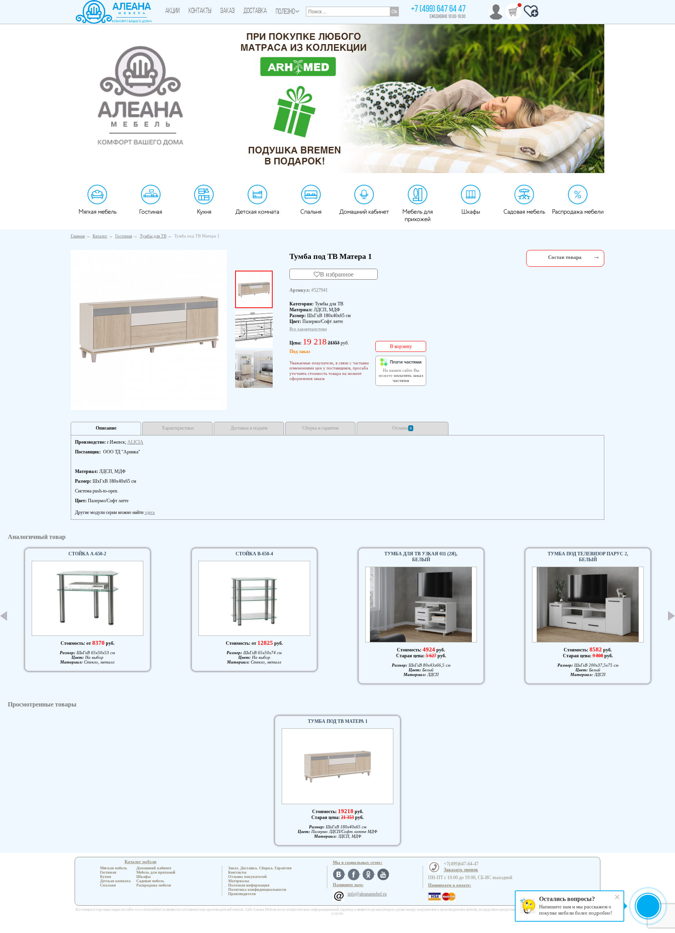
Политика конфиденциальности (257, 889)
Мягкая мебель (97, 212)
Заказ (227, 11)
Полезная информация (248, 885)
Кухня (204, 212)
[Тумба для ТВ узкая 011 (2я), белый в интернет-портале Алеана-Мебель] (421, 604)
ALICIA (135, 442)
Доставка (255, 11)
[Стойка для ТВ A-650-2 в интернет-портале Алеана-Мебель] (87, 598)
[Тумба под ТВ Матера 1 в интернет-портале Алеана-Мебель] (149, 328)
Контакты (200, 11)
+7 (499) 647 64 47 (438, 9)
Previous (3, 616)
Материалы (238, 881)
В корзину (401, 346)
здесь (150, 512)
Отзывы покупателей (247, 876)
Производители (242, 894)
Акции (172, 11)
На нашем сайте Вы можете (401, 375)
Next (671, 616)
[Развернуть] (596, 256)
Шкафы (470, 212)
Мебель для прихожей (417, 215)
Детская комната (257, 212)
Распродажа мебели (578, 212)
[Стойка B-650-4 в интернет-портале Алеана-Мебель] (254, 598)
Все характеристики (308, 328)
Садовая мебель (524, 212)
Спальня (310, 212)
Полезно (285, 12)
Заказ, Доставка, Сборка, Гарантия (259, 868)
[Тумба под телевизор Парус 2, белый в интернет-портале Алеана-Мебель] (587, 604)
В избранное (337, 274)
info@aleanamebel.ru (367, 894)
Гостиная (150, 212)
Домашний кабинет (364, 212)
